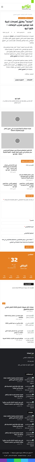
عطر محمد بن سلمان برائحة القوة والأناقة (14, 317)
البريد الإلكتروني (29, 227)
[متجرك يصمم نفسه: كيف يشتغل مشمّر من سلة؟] (29, 397)
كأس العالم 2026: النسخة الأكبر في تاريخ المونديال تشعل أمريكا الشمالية (26, 176)
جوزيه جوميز (19, 80)
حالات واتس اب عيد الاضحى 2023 (14, 323)
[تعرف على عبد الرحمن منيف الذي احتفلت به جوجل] (29, 333)
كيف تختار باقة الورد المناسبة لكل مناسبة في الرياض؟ (14, 387)
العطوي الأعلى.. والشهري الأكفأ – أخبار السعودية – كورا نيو (26, 185)
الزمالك (29, 80)
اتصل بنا (5, 455)
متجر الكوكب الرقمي (28, 357)
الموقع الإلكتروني (29, 233)
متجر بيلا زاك (31, 361)
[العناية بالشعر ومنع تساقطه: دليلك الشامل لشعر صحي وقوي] (29, 380)
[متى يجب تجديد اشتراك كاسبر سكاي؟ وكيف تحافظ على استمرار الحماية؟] (29, 405)
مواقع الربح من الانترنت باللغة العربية (13, 338)
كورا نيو (29, 32)
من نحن (29, 455)
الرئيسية (30, 14)
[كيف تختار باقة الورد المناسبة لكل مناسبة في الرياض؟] (29, 389)
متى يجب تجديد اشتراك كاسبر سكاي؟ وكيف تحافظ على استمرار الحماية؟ (12, 403)
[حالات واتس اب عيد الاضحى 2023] (29, 325)
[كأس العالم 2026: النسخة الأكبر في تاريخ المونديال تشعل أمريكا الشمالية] (26, 168)
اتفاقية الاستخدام (13, 455)
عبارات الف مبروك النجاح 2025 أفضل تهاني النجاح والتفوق (19, 308)
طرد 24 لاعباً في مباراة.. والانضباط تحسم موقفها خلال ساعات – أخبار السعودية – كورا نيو (10, 167)
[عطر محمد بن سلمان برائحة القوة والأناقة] (29, 318)
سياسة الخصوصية (22, 455)
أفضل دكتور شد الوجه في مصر (26, 365)
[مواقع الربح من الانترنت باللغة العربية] (29, 341)
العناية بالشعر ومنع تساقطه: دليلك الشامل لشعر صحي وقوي (13, 379)
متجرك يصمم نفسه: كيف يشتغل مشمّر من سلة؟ (14, 396)
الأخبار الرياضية (24, 14)
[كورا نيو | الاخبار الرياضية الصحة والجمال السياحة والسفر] (26, 6)
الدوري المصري (16, 14)
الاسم (32, 220)
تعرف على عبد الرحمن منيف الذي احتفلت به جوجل (14, 332)
